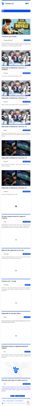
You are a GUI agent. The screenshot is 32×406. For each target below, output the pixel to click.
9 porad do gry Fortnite (9, 36)
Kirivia (5, 317)
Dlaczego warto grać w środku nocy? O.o (14, 380)
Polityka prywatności (19, 400)
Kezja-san (6, 73)
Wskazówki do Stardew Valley (11, 313)
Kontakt (4, 400)
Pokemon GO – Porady (9, 281)
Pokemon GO (27, 284)
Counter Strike (27, 351)
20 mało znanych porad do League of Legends (13, 217)
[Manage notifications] (28, 402)
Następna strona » (20, 395)
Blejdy (29, 404)
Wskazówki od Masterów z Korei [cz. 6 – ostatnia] (14, 68)
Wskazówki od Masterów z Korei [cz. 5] (14, 98)
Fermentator (6, 254)
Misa (5, 383)
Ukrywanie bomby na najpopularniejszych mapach (15, 347)
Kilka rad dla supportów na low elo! (13, 250)
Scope (5, 221)
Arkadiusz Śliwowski (8, 40)
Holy (5, 351)
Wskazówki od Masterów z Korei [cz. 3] (14, 158)
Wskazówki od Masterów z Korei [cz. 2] (14, 188)
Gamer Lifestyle (27, 40)
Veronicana (6, 284)
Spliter (5, 130)
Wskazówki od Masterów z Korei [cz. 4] (14, 126)
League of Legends (26, 73)
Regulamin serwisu (10, 400)
